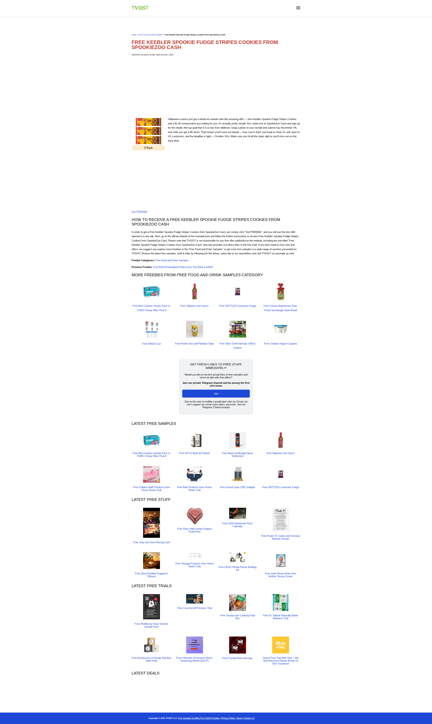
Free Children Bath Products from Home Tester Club (151, 488)
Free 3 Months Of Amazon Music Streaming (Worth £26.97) (194, 659)
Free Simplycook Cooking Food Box (237, 617)
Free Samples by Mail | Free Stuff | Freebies (199, 718)
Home (134, 35)
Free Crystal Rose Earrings (237, 658)
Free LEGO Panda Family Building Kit (237, 568)
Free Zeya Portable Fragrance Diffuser (151, 575)
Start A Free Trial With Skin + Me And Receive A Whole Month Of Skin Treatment (281, 660)
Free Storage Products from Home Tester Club (195, 565)
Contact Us (249, 718)
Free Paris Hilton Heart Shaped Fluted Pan (194, 530)
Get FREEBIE (139, 211)
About (239, 718)
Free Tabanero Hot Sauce (194, 305)
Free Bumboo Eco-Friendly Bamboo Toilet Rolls (151, 659)
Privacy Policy (228, 718)
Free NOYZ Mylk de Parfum (194, 453)
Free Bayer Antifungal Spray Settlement (237, 454)
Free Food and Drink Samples (150, 35)
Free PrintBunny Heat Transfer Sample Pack (151, 625)
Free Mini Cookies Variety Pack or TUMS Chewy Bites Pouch (151, 454)
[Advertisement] (216, 86)
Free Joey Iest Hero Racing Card (151, 542)
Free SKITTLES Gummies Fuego (237, 305)
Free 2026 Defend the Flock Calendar (237, 525)
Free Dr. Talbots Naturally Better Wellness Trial (280, 617)
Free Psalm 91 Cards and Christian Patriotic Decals (280, 537)
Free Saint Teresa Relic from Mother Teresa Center (280, 575)
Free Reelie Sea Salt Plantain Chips (194, 343)
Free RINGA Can (151, 343)
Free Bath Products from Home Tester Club (194, 488)
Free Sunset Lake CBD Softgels (237, 487)
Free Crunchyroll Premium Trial (194, 608)
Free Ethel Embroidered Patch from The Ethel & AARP (183, 267)
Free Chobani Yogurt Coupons (280, 343)
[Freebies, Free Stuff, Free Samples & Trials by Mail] (140, 8)
